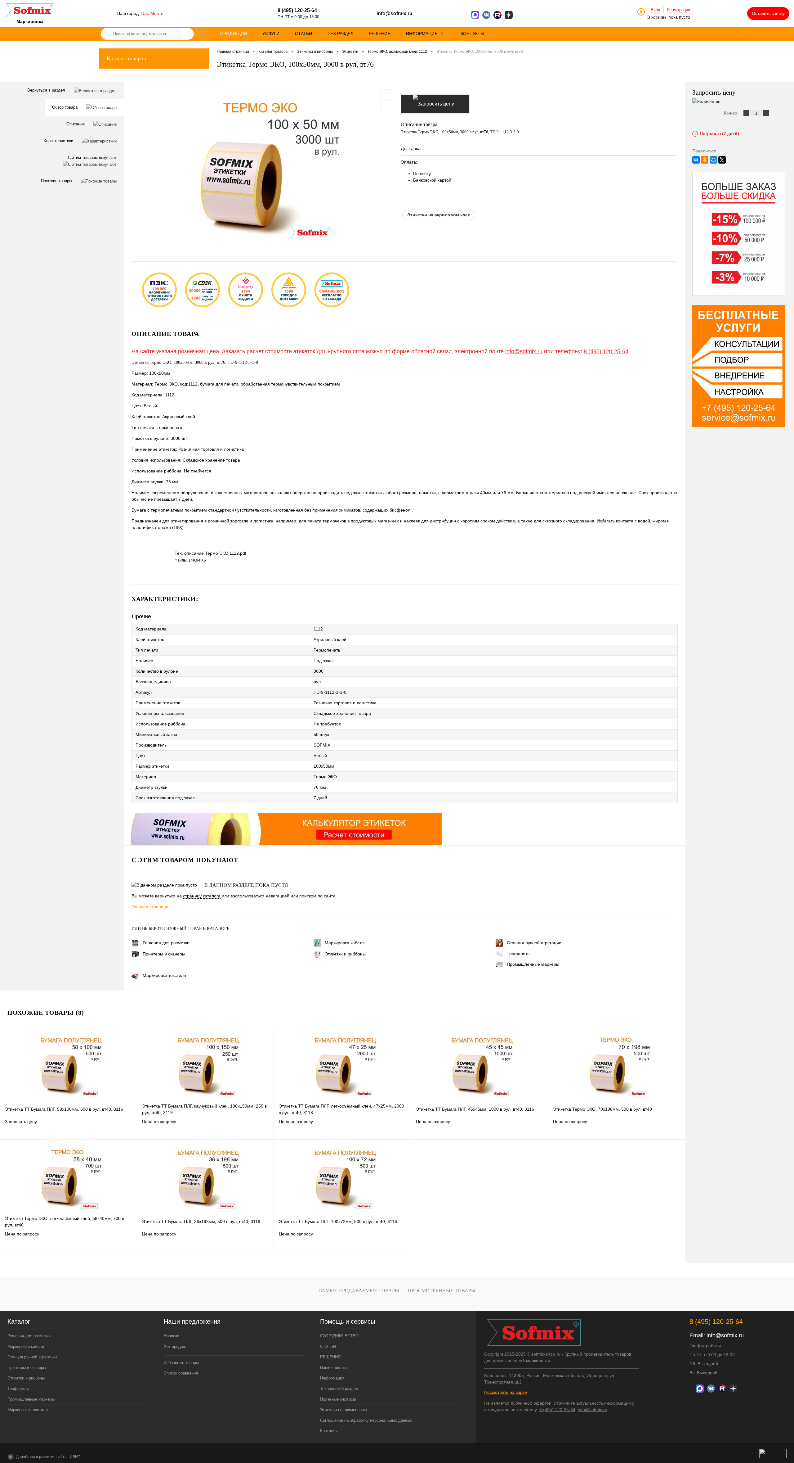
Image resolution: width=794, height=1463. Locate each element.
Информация (332, 1378)
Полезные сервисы (338, 1399)
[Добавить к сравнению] (385, 108)
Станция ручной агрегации (534, 942)
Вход (655, 9)
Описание (76, 124)
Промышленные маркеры (533, 964)
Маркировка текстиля (164, 975)
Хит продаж (175, 1346)
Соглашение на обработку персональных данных (366, 1420)
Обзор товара (65, 107)
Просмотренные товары (441, 1290)
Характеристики (58, 140)
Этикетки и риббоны (345, 953)
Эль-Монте (152, 13)
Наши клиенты (333, 1367)
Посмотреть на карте (505, 1392)
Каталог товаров (126, 58)
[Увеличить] (262, 167)
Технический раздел (339, 1388)
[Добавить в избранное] (385, 95)
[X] (722, 160)
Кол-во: (732, 113)
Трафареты (518, 953)
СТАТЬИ (328, 1346)
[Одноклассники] (704, 160)
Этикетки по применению (343, 1409)
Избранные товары (181, 1362)
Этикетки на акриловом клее (438, 214)
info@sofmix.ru (395, 13)
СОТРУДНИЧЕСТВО (339, 1336)
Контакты (328, 1431)
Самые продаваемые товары (359, 1290)
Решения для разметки (166, 942)
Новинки (171, 1336)
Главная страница (150, 906)
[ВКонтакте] (696, 160)
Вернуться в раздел (46, 90)
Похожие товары (57, 180)
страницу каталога (202, 895)
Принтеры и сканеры (164, 953)
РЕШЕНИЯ (330, 1357)
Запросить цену (435, 104)
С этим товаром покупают (92, 157)
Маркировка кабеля (345, 942)
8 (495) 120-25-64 (606, 351)
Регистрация (678, 9)
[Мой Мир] (713, 160)
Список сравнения (181, 1373)
